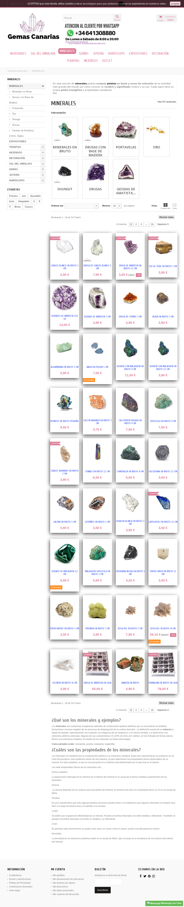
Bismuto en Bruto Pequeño (64, 421)
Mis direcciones (60, 886)
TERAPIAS (73, 61)
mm (24, 196)
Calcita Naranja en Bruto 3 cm (97, 422)
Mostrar (106, 205)
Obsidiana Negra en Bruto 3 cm (130, 573)
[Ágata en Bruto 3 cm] (163, 297)
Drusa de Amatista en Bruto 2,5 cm (130, 267)
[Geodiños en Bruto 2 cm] (97, 502)
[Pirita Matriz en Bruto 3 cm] (64, 609)
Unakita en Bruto (130, 682)
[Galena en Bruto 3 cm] (64, 502)
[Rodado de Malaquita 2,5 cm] (64, 553)
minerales (81, 83)
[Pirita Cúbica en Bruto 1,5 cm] (163, 553)
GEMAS (84, 53)
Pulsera (13, 196)
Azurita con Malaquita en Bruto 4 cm (130, 368)
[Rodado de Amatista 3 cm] (97, 297)
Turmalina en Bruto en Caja (163, 682)
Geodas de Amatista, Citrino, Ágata (21, 133)
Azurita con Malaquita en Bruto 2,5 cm (163, 368)
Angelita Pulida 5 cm (97, 367)
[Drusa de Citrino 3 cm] (130, 297)
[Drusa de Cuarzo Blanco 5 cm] (97, 247)
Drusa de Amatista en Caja (97, 682)
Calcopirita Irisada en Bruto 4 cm (130, 422)
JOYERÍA (98, 53)
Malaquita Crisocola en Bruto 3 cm (97, 573)
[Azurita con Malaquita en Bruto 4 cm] (130, 348)
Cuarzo (29, 206)
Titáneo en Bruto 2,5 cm (97, 471)
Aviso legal (14, 890)
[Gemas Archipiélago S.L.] (33, 26)
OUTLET (107, 61)
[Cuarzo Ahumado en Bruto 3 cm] (64, 452)
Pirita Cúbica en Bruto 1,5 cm (163, 573)
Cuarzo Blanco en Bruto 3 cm (64, 267)
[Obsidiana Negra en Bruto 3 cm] (130, 553)
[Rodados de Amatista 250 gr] (64, 297)
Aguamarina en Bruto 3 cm (65, 367)
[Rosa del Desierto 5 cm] (130, 609)
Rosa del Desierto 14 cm (163, 628)
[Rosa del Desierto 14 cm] (163, 609)
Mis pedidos (59, 875)
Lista (174, 208)
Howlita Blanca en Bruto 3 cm (130, 523)
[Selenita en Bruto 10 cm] (64, 663)
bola (11, 201)
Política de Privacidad (19, 883)
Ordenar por (57, 205)
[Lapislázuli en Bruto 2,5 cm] (163, 502)
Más (55, 93)
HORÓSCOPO (116, 53)
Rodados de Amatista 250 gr (64, 317)
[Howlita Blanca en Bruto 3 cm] (130, 502)
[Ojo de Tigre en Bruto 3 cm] (163, 247)
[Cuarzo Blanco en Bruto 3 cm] (64, 247)
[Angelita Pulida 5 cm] (97, 348)
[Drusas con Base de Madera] (95, 130)
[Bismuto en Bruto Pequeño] (64, 402)
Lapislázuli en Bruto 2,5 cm (163, 521)
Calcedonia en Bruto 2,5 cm (163, 471)
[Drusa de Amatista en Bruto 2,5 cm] (130, 247)
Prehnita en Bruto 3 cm (97, 628)
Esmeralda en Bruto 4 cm (130, 471)
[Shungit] (65, 172)
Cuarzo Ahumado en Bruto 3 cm (65, 472)
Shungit (16, 119)
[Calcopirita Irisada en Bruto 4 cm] (130, 402)
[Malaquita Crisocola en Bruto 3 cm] (97, 553)
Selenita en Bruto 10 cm (64, 682)
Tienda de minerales (17, 71)
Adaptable (23, 201)
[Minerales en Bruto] (65, 130)
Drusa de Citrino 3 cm (130, 316)
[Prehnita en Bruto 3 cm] (97, 609)
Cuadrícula (165, 208)
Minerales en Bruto (22, 91)
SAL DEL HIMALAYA (43, 53)
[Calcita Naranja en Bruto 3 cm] (97, 402)
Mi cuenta (58, 869)
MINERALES (67, 51)
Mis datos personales (63, 890)
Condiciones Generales (20, 886)
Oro (14, 113)
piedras (111, 83)
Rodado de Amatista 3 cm (97, 316)
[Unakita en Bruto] (130, 663)
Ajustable (35, 196)
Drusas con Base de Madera (21, 100)
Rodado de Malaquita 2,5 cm (65, 573)
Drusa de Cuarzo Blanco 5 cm (97, 267)
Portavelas (17, 108)
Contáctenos (15, 875)
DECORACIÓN (160, 53)
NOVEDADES (18, 53)
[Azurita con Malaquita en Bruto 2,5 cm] (163, 348)
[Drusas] (95, 172)
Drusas (16, 125)
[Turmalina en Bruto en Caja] (163, 663)
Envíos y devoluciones (20, 879)
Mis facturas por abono (64, 883)
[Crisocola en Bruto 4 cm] (163, 402)
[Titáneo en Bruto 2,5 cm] (97, 452)
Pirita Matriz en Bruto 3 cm (64, 628)
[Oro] (156, 130)
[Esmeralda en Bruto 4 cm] (130, 452)
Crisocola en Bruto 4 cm (163, 421)
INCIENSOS (91, 61)
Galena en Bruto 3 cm (64, 521)
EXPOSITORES (138, 53)
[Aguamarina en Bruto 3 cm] (64, 348)
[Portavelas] (126, 130)
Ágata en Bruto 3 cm (163, 316)
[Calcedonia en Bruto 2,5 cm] (163, 452)
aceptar (175, 3)
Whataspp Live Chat (170, 903)
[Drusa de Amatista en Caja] (97, 663)
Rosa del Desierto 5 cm (130, 628)
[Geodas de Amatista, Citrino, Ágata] (126, 172)
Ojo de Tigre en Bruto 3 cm (163, 266)
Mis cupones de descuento (66, 894)
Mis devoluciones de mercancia (68, 879)
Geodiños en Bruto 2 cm (97, 521)
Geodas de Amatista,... (126, 191)
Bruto (18, 206)
